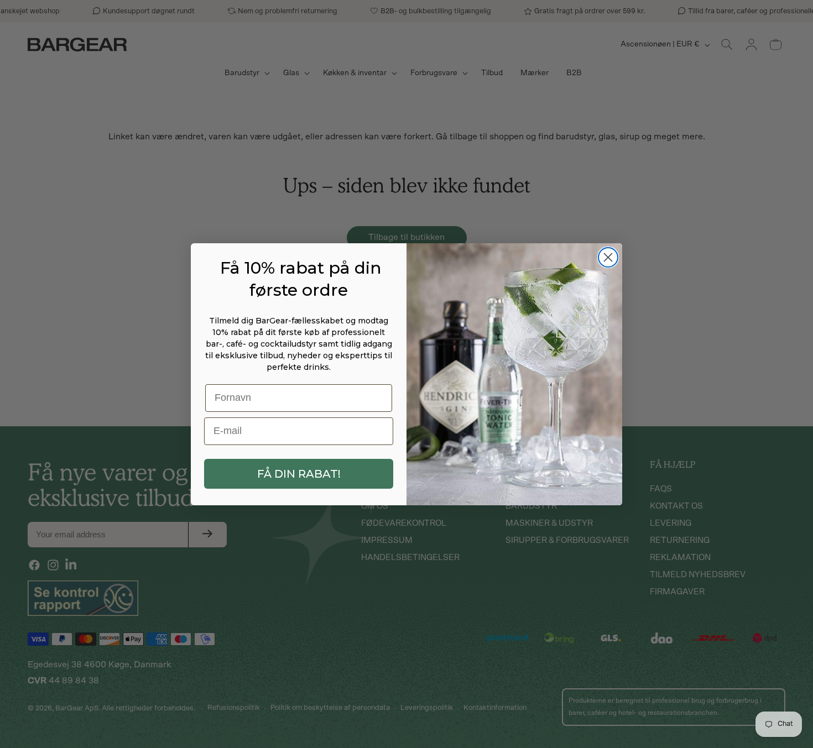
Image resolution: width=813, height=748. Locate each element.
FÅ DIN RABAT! (299, 473)
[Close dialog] (608, 257)
